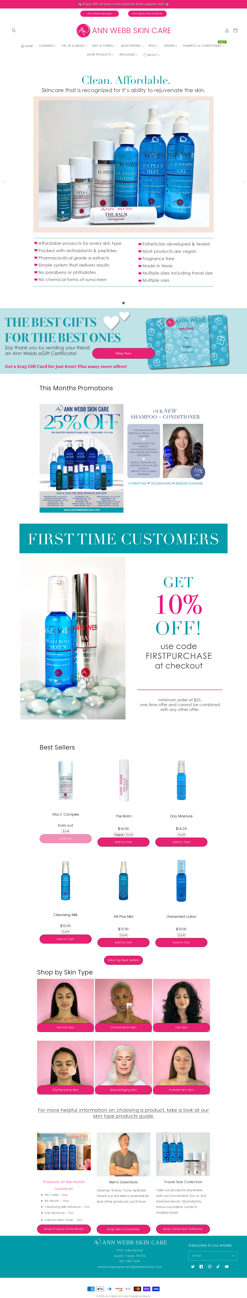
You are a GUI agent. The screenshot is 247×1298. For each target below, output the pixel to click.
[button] (14, 30)
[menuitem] (27, 46)
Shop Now (123, 353)
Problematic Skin (181, 1090)
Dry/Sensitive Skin (65, 1090)
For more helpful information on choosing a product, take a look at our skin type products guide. (123, 1113)
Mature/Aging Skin (123, 1090)
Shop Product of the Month (64, 1229)
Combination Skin (123, 1027)
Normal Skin (65, 1027)
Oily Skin (181, 1027)
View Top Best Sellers (123, 960)
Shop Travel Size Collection (183, 1229)
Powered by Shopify (139, 1296)
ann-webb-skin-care (117, 1296)
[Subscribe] (233, 1255)
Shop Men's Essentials (123, 1229)
